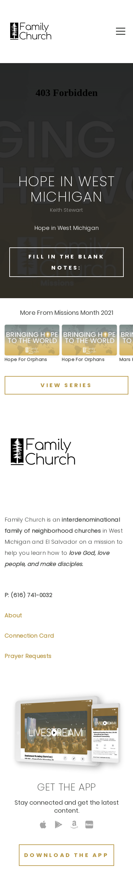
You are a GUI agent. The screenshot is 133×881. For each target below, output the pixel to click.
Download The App (66, 855)
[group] (32, 346)
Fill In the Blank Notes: (66, 262)
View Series (66, 385)
